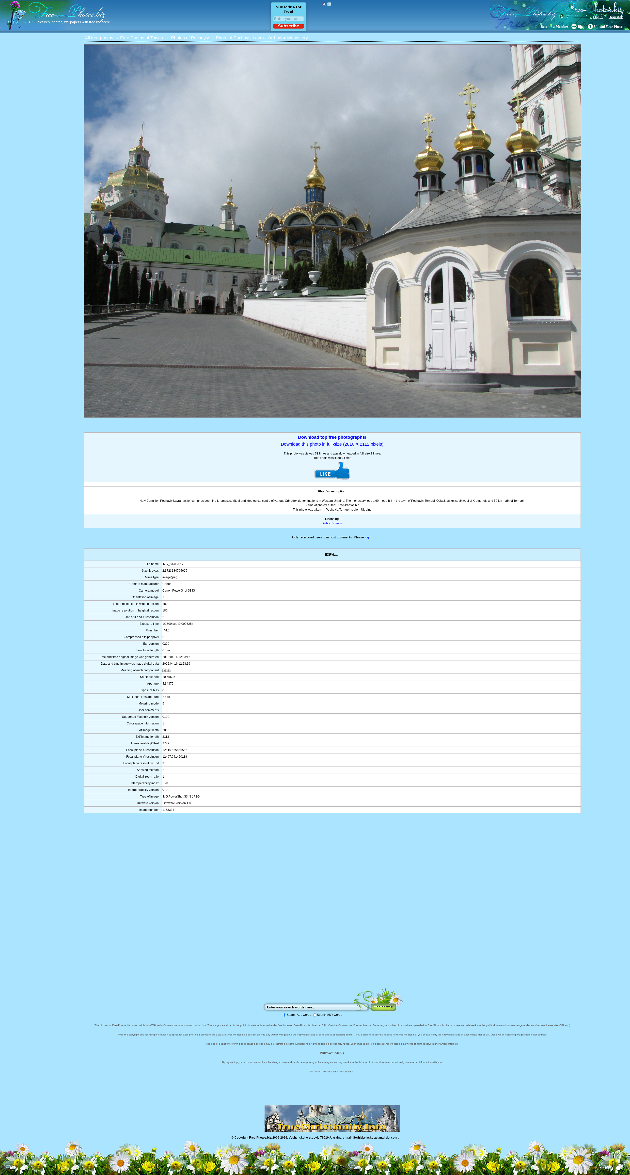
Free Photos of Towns (141, 37)
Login (598, 17)
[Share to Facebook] (324, 4)
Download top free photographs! (332, 437)
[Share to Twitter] (329, 4)
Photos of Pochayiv (190, 37)
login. (368, 537)
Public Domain (332, 523)
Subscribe (288, 26)
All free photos (99, 37)
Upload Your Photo (608, 27)
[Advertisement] (332, 905)
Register (616, 17)
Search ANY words (329, 1015)
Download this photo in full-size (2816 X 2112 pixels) (332, 444)
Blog (581, 27)
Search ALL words (299, 1015)
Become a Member (554, 27)
